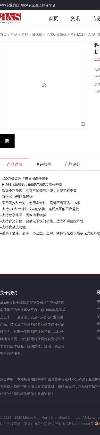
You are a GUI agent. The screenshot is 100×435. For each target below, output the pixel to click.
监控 (24, 34)
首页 (53, 18)
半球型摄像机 (56, 34)
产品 (14, 34)
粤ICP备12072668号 (77, 423)
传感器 (43, 178)
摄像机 (37, 34)
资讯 (75, 18)
